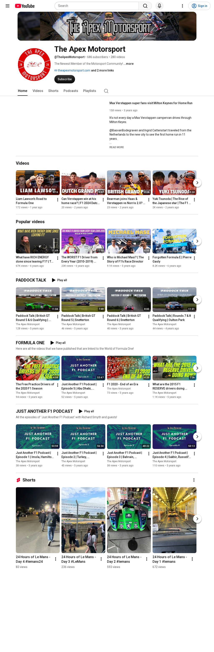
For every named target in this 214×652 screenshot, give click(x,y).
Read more (117, 147)
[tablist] (107, 91)
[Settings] (182, 5)
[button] (117, 147)
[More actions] (58, 199)
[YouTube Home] (24, 6)
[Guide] (7, 5)
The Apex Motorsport (28, 324)
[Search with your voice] (159, 6)
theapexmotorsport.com (73, 70)
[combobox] (98, 5)
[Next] (197, 183)
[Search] (145, 6)
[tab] (23, 91)
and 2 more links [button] (102, 70)
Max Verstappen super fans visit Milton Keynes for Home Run (151, 103)
